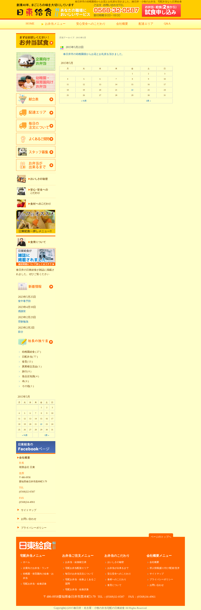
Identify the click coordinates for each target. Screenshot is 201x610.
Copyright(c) (100, 607)
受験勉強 (23, 321)
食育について (114, 585)
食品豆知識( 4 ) (30, 376)
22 (132, 90)
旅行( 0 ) (26, 371)
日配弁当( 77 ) (30, 356)
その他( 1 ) (28, 386)
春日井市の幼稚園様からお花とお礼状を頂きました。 (93, 54)
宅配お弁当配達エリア (77, 568)
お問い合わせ (28, 519)
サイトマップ (28, 510)
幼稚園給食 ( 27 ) (31, 352)
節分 (20, 331)
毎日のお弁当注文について (79, 574)
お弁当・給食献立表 (75, 562)
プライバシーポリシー (34, 527)
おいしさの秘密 (115, 562)
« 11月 (84, 101)
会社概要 (122, 23)
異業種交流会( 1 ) (31, 366)
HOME (30, 23)
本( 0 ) (25, 381)
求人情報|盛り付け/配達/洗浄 (164, 568)
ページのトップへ (161, 536)
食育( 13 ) (27, 361)
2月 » (148, 101)
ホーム (26, 562)
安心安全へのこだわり (91, 23)
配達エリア (146, 23)
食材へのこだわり (116, 579)
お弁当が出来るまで (118, 568)
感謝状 (22, 311)
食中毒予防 (24, 301)
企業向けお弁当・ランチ (36, 568)
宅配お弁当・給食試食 (35, 584)
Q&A (167, 23)
